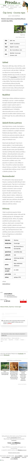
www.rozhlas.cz (6, 283)
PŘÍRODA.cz (17, 443)
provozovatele (14, 437)
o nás (20, 7)
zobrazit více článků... (22, 384)
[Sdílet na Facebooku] (26, 24)
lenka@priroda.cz (11, 295)
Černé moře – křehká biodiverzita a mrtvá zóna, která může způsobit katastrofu (23, 376)
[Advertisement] (13, 410)
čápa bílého (14, 77)
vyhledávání (10, 8)
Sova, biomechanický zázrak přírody (5, 373)
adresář (2, 7)
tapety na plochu (13, 7)
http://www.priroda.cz (12, 296)
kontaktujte (13, 440)
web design (22, 450)
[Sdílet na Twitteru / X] (25, 24)
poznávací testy (11, 5)
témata (17, 5)
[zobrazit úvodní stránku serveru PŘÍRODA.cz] (14, 2)
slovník (7, 7)
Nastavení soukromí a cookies (14, 452)
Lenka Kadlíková (8, 293)
